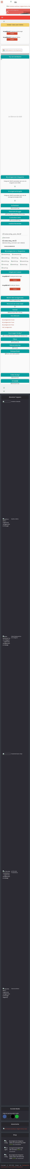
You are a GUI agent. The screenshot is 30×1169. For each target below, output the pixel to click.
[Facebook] (4, 1116)
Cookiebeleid (19, 1167)
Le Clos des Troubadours (14, 872)
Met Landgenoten (7, 327)
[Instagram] (13, 1116)
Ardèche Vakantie (15, 401)
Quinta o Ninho (15, 519)
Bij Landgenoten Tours (8, 322)
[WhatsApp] (17, 1116)
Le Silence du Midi (15, 116)
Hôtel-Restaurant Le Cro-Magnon (16, 637)
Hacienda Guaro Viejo (16, 754)
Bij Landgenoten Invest (8, 320)
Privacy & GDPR (11, 1167)
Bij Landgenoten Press (8, 325)
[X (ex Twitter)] (9, 1116)
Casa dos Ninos (15, 988)
